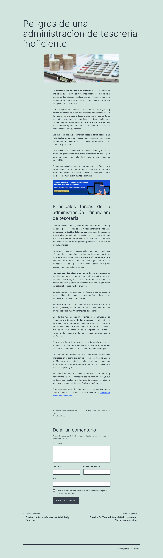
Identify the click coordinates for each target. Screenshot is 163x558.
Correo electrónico (91, 467)
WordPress (135, 549)
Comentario (58, 443)
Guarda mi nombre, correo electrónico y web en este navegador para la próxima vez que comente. (81, 492)
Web (54, 479)
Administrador (61, 416)
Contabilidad (105, 411)
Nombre (57, 467)
